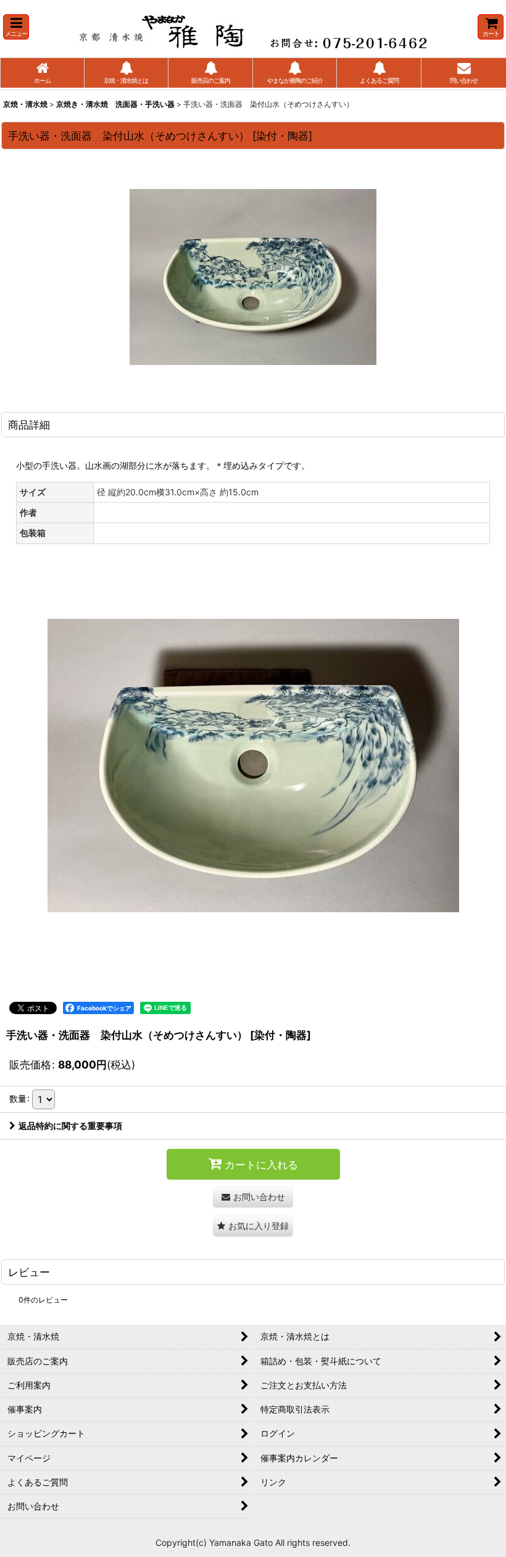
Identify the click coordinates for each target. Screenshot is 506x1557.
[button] (16, 27)
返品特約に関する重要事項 (70, 1125)
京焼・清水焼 (25, 104)
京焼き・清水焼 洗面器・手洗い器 (115, 104)
